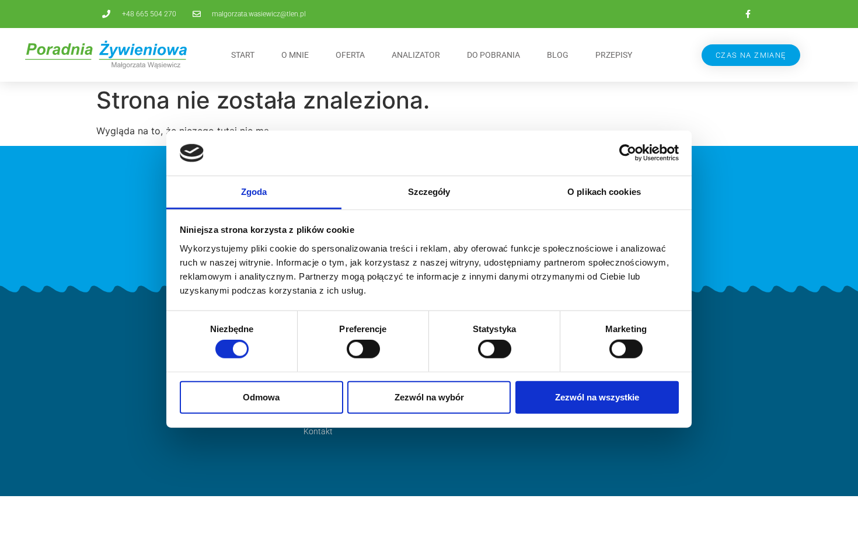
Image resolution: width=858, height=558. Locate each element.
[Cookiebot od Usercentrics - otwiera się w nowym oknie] (628, 153)
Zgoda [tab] (254, 192)
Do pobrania (493, 55)
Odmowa (261, 397)
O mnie (295, 55)
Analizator (416, 55)
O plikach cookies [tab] (604, 192)
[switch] (363, 349)
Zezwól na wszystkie (597, 397)
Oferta (350, 55)
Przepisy (613, 55)
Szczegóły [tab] (429, 192)
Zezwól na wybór (429, 397)
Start (242, 55)
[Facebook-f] (748, 14)
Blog (557, 55)
